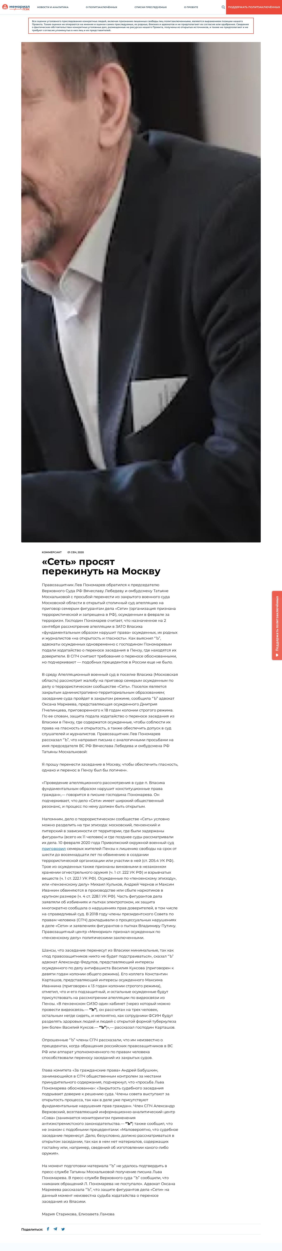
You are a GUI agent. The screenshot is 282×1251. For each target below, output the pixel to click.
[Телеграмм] (55, 1229)
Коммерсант (52, 552)
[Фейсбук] (48, 1229)
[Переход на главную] (16, 7)
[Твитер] (63, 1229)
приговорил (54, 848)
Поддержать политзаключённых (254, 7)
